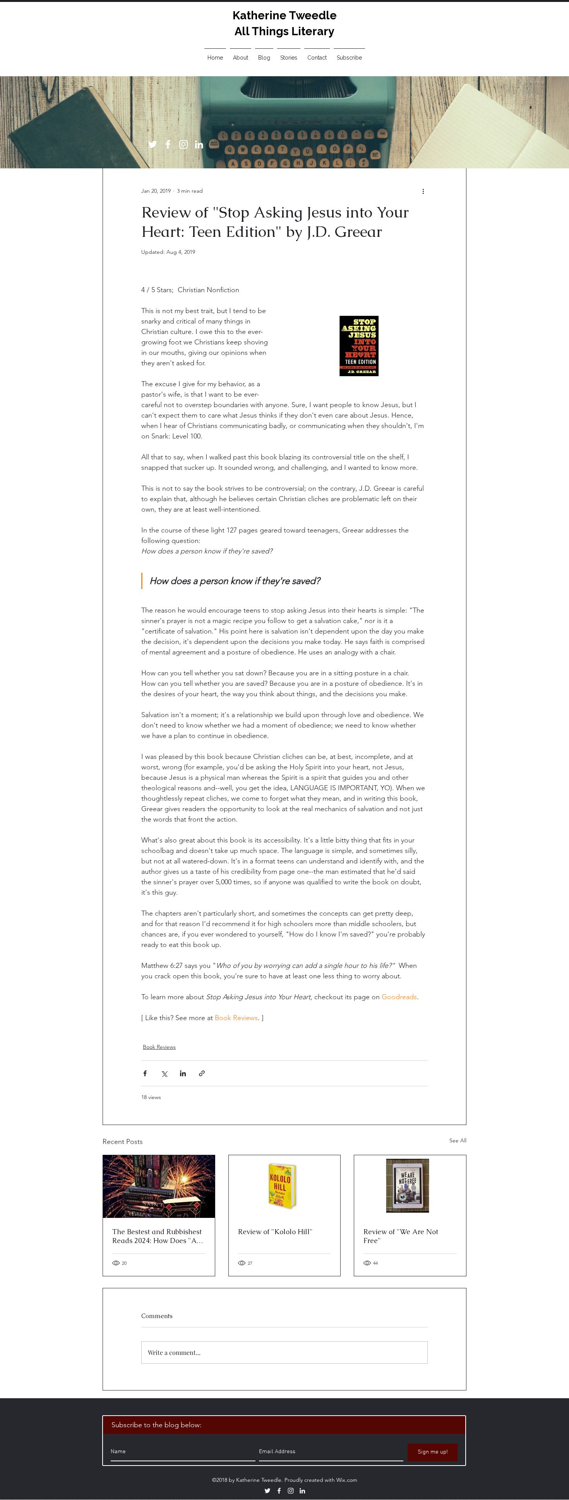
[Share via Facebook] (145, 1073)
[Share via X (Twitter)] (164, 1073)
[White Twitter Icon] (152, 144)
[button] (288, 54)
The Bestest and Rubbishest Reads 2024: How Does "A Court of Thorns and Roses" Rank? (157, 1236)
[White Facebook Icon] (168, 144)
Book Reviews (159, 1046)
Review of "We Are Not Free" (400, 1236)
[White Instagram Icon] (183, 144)
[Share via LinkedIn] (183, 1073)
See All (457, 1140)
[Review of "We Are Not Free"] (410, 1186)
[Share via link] (202, 1073)
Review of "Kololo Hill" (275, 1231)
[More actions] (423, 190)
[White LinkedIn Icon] (199, 144)
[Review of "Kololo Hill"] (285, 1186)
